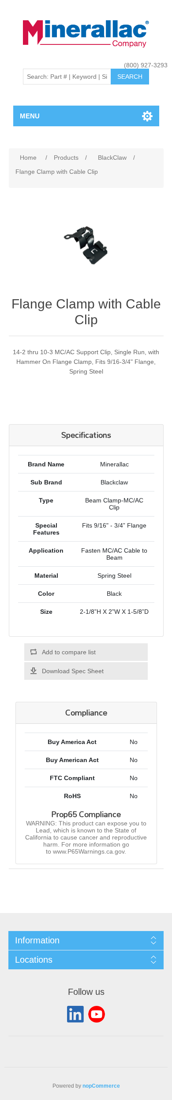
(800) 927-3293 (146, 65)
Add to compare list (69, 652)
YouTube (96, 1014)
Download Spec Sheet (73, 671)
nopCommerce (101, 1086)
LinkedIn (75, 1014)
